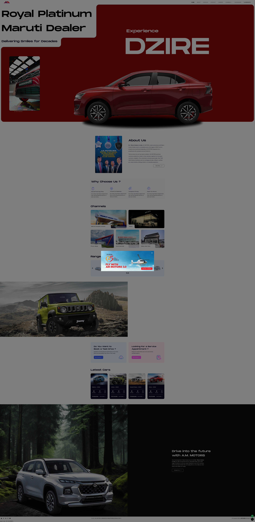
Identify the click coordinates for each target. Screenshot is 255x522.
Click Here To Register (146, 268)
